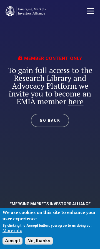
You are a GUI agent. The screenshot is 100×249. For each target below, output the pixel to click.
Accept (12, 240)
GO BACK (50, 120)
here (76, 101)
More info (12, 230)
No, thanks (39, 240)
